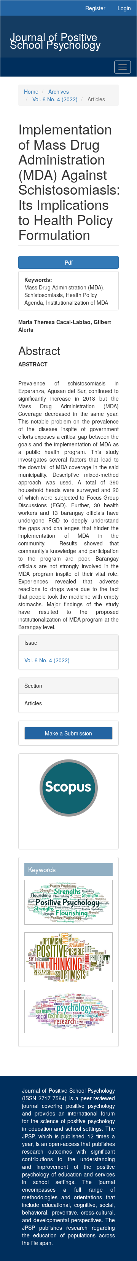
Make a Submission (68, 733)
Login (124, 8)
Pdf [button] (69, 262)
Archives (58, 91)
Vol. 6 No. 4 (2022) (55, 99)
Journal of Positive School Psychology (55, 37)
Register (95, 8)
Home (31, 91)
